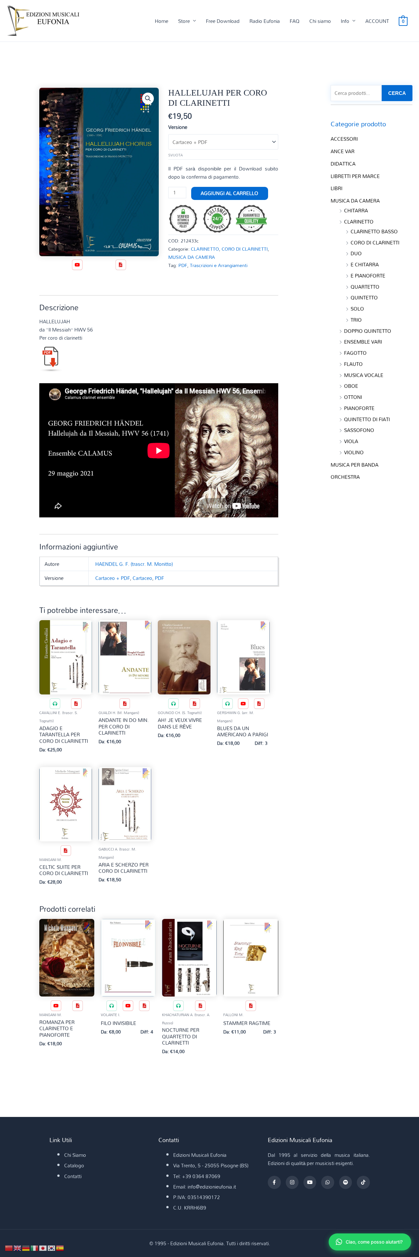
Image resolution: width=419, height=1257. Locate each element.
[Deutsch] (26, 1247)
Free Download (223, 21)
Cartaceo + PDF (112, 578)
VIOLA (351, 441)
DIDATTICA (343, 164)
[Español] (60, 1247)
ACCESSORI (344, 139)
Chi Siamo (75, 1155)
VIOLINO (354, 452)
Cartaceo (142, 578)
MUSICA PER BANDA (354, 465)
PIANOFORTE (359, 408)
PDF (182, 265)
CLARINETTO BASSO (374, 231)
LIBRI (336, 188)
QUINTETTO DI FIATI (367, 419)
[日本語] (43, 1247)
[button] (148, 98)
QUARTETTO (365, 287)
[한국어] (51, 1247)
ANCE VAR (343, 151)
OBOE (351, 386)
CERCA (397, 93)
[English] (17, 1247)
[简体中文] (9, 1247)
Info (345, 21)
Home (161, 21)
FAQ (295, 21)
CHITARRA (356, 210)
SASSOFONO (359, 430)
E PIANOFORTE (368, 275)
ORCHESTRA (345, 477)
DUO (356, 253)
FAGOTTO (355, 353)
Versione (177, 127)
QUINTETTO (364, 297)
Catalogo (74, 1165)
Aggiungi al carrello (229, 193)
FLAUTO (353, 364)
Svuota (175, 155)
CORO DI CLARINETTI (245, 248)
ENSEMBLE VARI (363, 342)
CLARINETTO (205, 248)
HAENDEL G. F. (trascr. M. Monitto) (134, 564)
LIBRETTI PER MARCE (355, 176)
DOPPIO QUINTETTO (367, 331)
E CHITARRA (365, 264)
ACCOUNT (377, 21)
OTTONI (353, 397)
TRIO (356, 320)
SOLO (357, 309)
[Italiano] (34, 1247)
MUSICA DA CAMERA (191, 257)
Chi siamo (320, 21)
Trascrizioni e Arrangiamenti (218, 265)
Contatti (73, 1176)
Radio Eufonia (264, 21)
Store (184, 21)
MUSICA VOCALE (363, 375)
